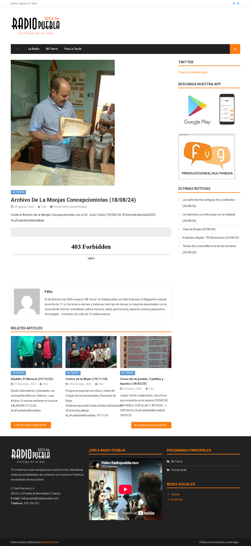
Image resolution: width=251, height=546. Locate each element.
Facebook (177, 499)
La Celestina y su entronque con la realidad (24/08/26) (209, 217)
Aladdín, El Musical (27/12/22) (32, 379)
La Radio (33, 48)
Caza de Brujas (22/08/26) (199, 229)
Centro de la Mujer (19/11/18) (86, 379)
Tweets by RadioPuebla (192, 72)
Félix (44, 206)
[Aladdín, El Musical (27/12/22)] (36, 352)
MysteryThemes (49, 542)
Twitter (175, 494)
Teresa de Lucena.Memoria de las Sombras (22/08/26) (209, 249)
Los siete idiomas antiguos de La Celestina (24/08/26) (209, 203)
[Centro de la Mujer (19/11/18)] (91, 352)
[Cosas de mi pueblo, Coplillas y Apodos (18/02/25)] (145, 352)
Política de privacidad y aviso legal (218, 542)
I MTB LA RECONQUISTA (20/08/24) (33, 425)
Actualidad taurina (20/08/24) (152, 425)
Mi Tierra (52, 48)
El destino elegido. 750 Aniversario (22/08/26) (211, 237)
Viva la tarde (72, 48)
